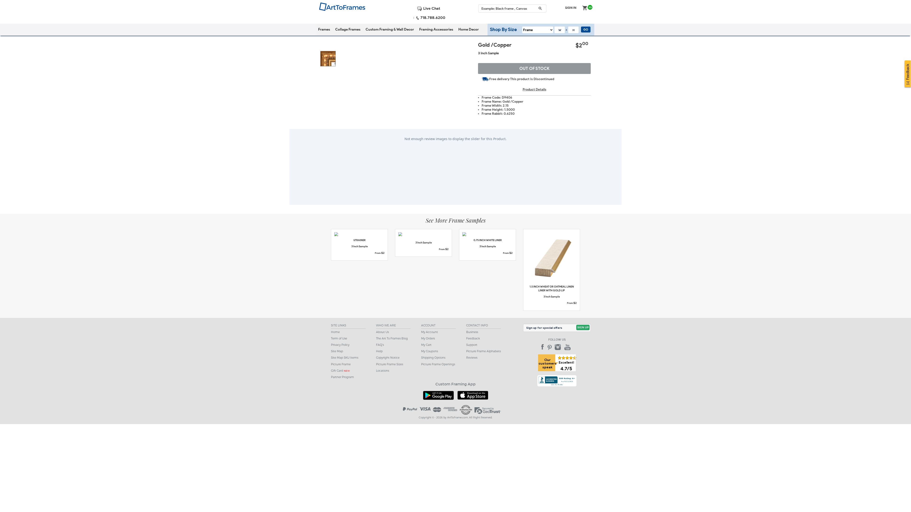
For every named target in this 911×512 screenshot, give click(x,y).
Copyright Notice (388, 357)
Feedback (473, 338)
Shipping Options (433, 357)
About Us (382, 332)
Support (471, 344)
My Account (429, 332)
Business (472, 332)
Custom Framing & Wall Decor (389, 29)
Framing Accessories (436, 29)
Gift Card (340, 370)
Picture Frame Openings (438, 364)
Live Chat (431, 8)
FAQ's (380, 344)
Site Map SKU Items (344, 357)
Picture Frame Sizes (389, 364)
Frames (324, 29)
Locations (382, 370)
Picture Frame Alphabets (483, 351)
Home (335, 332)
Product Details (534, 89)
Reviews (471, 357)
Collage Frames (348, 29)
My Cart (426, 344)
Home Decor (468, 29)
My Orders (428, 338)
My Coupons (429, 351)
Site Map (337, 351)
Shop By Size (503, 29)
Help (379, 351)
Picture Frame (341, 364)
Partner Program (342, 377)
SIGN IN (570, 7)
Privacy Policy (340, 344)
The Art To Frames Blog (392, 338)
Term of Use (339, 338)
